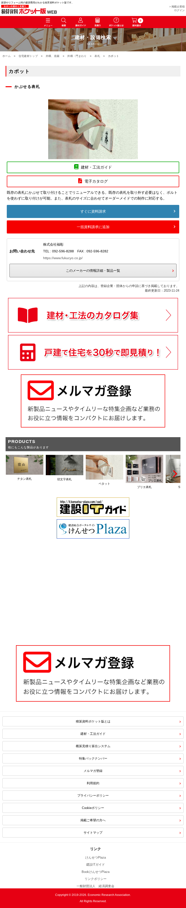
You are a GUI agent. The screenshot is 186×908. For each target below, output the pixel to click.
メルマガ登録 (93, 771)
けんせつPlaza (95, 857)
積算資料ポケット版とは (93, 721)
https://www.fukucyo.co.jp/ (63, 258)
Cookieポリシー (93, 808)
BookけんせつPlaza (95, 872)
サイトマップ (93, 832)
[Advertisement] (93, 599)
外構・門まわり (76, 55)
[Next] (174, 474)
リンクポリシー (96, 879)
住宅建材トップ (28, 55)
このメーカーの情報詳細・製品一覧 (93, 270)
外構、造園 (53, 55)
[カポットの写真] (93, 156)
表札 (97, 55)
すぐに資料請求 (93, 211)
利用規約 (93, 783)
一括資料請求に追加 (93, 227)
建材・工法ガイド (93, 734)
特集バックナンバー (93, 758)
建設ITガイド (95, 864)
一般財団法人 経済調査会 (95, 886)
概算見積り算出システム (93, 746)
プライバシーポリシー (93, 795)
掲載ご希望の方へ (93, 820)
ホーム (6, 55)
